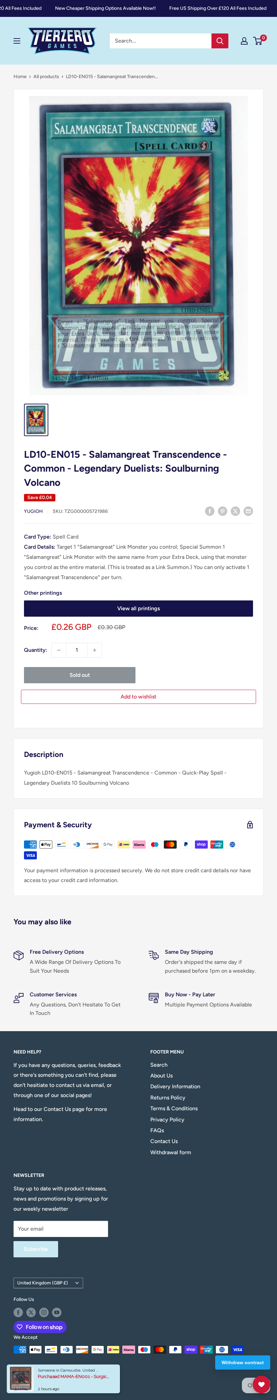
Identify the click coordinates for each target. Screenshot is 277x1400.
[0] (258, 41)
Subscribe (36, 1249)
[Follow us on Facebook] (18, 1312)
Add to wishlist (138, 696)
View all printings (138, 608)
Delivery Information (175, 1086)
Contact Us (164, 1141)
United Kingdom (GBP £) (42, 1282)
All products (46, 76)
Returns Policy (167, 1097)
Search (159, 1065)
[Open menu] (17, 41)
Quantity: (35, 650)
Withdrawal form (170, 1152)
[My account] (244, 41)
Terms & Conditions (174, 1108)
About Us (161, 1075)
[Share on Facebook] (210, 511)
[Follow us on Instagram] (44, 1312)
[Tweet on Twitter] (235, 511)
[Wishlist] (261, 1384)
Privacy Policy (167, 1119)
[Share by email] (248, 511)
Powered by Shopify (35, 1378)
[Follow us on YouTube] (56, 1312)
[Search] (219, 40)
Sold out (80, 675)
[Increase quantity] (94, 650)
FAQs (157, 1130)
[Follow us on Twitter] (31, 1312)
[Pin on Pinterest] (222, 511)
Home (20, 76)
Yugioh (33, 511)
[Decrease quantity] (59, 650)
